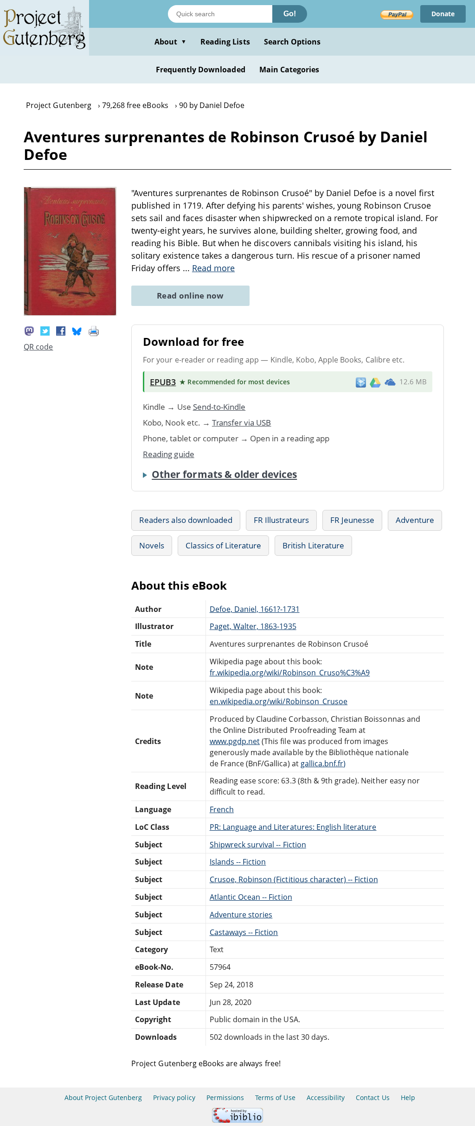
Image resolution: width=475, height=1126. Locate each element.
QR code (38, 347)
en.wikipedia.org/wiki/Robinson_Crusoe (278, 701)
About (170, 42)
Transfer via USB (241, 422)
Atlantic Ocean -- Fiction (251, 897)
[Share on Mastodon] (29, 330)
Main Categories (289, 69)
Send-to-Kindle (219, 406)
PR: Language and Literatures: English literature (293, 827)
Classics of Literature (223, 545)
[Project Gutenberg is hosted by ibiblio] (237, 1120)
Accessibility (326, 1097)
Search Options (292, 42)
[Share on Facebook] (60, 330)
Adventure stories (241, 915)
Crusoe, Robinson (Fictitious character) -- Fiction (294, 879)
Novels (151, 545)
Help (408, 1097)
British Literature (313, 545)
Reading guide (168, 454)
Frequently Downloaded (200, 69)
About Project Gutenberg (103, 1097)
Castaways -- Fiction (244, 932)
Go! (289, 14)
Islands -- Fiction (238, 862)
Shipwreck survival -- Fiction (258, 845)
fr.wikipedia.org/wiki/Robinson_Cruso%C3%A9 (290, 673)
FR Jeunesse (352, 520)
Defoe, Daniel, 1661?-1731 (255, 609)
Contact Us (372, 1097)
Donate (443, 13)
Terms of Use (275, 1097)
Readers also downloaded (185, 520)
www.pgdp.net (235, 741)
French (222, 809)
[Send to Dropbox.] (361, 382)
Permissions (225, 1097)
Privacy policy (174, 1097)
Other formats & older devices (224, 474)
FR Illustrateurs (281, 520)
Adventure (415, 520)
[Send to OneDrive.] (390, 382)
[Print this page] (94, 330)
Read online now (190, 295)
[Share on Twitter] (45, 330)
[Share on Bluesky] (77, 330)
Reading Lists (225, 42)
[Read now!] (70, 313)
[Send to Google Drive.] (375, 382)
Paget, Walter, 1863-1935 (253, 626)
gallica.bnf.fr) (323, 763)
